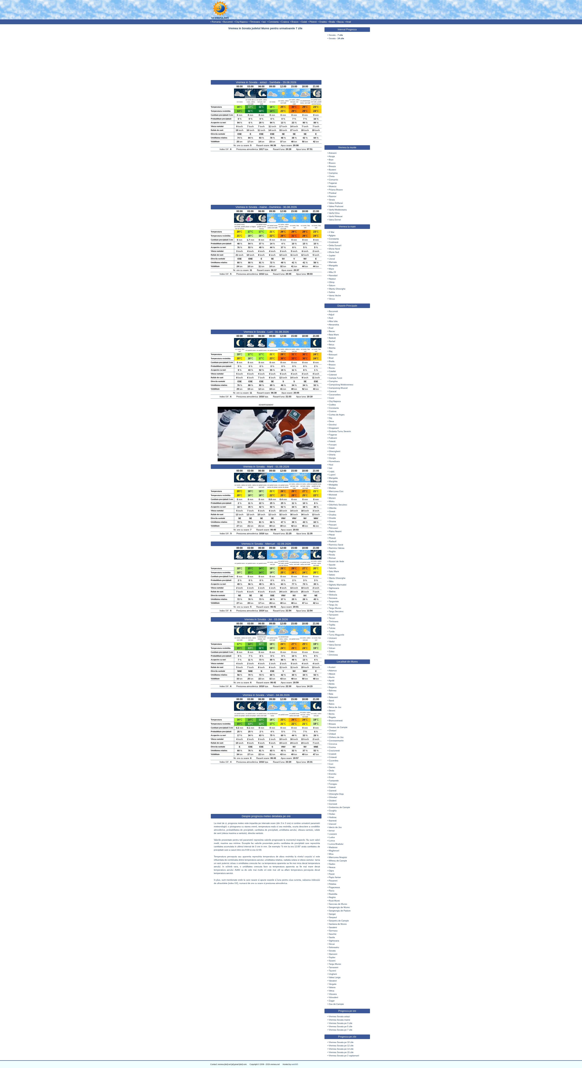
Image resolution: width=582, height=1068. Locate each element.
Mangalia (333, 265)
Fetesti (332, 441)
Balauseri (333, 697)
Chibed (332, 734)
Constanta (273, 21)
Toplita (332, 625)
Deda (331, 770)
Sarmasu (333, 930)
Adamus (333, 670)
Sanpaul (333, 917)
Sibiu (331, 581)
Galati (304, 21)
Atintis (331, 684)
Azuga (332, 156)
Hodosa (332, 817)
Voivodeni (333, 997)
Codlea (332, 404)
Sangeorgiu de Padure (340, 910)
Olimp (331, 282)
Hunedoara (334, 461)
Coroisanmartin (336, 740)
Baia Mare (334, 334)
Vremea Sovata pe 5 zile (340, 1026)
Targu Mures (335, 608)
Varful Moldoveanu (338, 209)
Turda (331, 631)
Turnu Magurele (336, 635)
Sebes (332, 574)
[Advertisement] (266, 53)
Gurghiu (333, 810)
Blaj (330, 351)
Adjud (331, 314)
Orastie (332, 518)
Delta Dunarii (335, 245)
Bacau (340, 21)
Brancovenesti (336, 720)
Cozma (332, 747)
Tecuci (332, 618)
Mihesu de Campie (338, 860)
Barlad (332, 341)
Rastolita (333, 894)
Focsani (332, 444)
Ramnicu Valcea (336, 548)
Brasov (295, 21)
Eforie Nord (334, 249)
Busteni (332, 169)
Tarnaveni (333, 615)
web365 (294, 1064)
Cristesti (333, 757)
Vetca (331, 990)
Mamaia (333, 262)
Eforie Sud (334, 252)
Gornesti (333, 804)
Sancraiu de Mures (338, 904)
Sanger (332, 914)
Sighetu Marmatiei (337, 584)
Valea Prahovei (336, 206)
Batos (331, 704)
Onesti (332, 511)
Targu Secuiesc (336, 611)
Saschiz (332, 934)
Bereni (332, 710)
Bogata (332, 717)
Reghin (332, 551)
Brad (331, 358)
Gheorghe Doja (336, 794)
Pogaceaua (334, 887)
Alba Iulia (333, 321)
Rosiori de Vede (336, 561)
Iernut (331, 830)
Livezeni (333, 834)
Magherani (334, 850)
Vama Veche (335, 295)
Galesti (332, 787)
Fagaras (333, 183)
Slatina (332, 591)
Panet (331, 874)
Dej (330, 418)
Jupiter (332, 255)
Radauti (332, 541)
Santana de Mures (338, 924)
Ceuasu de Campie (338, 727)
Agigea (332, 235)
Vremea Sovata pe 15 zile (341, 1052)
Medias (332, 488)
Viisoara (333, 994)
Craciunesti (334, 750)
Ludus (332, 837)
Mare (331, 269)
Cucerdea (333, 760)
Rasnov (332, 196)
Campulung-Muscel (338, 388)
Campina (333, 173)
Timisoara (255, 21)
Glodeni (332, 800)
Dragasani (334, 428)
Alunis (331, 677)
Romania (216, 21)
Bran (331, 159)
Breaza (332, 166)
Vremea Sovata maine (339, 1020)
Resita (332, 554)
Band (331, 700)
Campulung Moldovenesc (341, 384)
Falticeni (333, 438)
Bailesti (332, 338)
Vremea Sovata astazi (339, 1016)
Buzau (332, 368)
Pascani (332, 524)
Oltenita (332, 508)
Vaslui (331, 641)
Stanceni (333, 954)
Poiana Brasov (336, 189)
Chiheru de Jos (336, 737)
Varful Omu (334, 213)
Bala (331, 694)
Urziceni (333, 638)
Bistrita (332, 348)
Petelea (332, 884)
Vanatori (333, 980)
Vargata (332, 984)
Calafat (332, 371)
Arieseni (332, 153)
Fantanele (334, 780)
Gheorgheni (334, 451)
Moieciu (332, 186)
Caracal (332, 391)
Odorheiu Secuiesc (338, 504)
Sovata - (336, 35)
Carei (331, 398)
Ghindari (333, 797)
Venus (332, 299)
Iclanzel (332, 824)
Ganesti (332, 790)
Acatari (332, 667)
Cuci (331, 764)
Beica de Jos (335, 707)
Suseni (332, 960)
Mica (331, 854)
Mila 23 (332, 272)
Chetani (332, 730)
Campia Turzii (335, 378)
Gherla (332, 454)
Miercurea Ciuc (336, 491)
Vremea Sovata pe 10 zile (341, 1042)
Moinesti (333, 494)
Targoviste (334, 601)
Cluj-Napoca (241, 21)
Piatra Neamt (335, 531)
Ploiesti (313, 21)
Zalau (331, 651)
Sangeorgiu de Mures (339, 907)
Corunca (333, 744)
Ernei (331, 777)
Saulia (332, 937)
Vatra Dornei (335, 219)
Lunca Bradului (336, 844)
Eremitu (332, 774)
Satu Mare (334, 571)
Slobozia (333, 595)
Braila (332, 21)
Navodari (333, 275)
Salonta (332, 568)
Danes (332, 767)
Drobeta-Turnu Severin (340, 431)
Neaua (332, 867)
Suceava (333, 598)
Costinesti (333, 242)
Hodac (332, 814)
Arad (348, 21)
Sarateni (333, 927)
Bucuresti (228, 21)
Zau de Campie (336, 1004)
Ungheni (333, 974)
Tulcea (332, 628)
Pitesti (332, 534)
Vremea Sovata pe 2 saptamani (344, 1055)
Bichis (331, 714)
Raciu (331, 890)
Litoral (332, 259)
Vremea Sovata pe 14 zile (341, 1049)
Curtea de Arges (337, 414)
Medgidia (333, 484)
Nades (332, 864)
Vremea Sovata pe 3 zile (340, 1023)
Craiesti (332, 754)
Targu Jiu (333, 605)
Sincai (332, 944)
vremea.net (220, 17)
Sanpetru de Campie (339, 920)
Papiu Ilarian (335, 877)
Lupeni (332, 474)
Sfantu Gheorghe (337, 289)
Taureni (332, 970)
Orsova (332, 521)
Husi (331, 464)
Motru (331, 501)
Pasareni (333, 880)
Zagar (332, 1000)
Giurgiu (332, 458)
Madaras (333, 847)
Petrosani (333, 528)
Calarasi (333, 374)
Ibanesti (332, 820)
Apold (331, 680)
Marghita (333, 481)
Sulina (332, 292)
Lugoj (331, 471)
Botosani (333, 354)
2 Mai (331, 232)
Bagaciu (333, 687)
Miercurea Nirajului (338, 857)
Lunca (332, 840)
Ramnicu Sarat (336, 544)
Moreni (332, 498)
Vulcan (332, 648)
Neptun (332, 279)
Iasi (264, 21)
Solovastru (334, 947)
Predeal (332, 193)
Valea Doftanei (336, 203)
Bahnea (332, 690)
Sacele (332, 564)
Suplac (332, 957)
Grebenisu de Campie (339, 807)
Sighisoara (334, 588)
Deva (331, 421)
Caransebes (335, 394)
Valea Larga (334, 977)
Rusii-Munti (334, 900)
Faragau (333, 784)
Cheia (331, 176)
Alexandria (334, 324)
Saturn (332, 285)
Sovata (332, 950)
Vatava (332, 987)
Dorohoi (332, 424)
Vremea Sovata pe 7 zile (340, 1030)
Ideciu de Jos (335, 827)
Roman (332, 558)
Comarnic (333, 179)
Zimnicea (333, 655)
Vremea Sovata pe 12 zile (341, 1045)
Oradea (323, 21)
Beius (331, 344)
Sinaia (332, 199)
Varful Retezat (335, 216)
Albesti (332, 674)
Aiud (331, 318)
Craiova (285, 21)
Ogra (331, 870)
